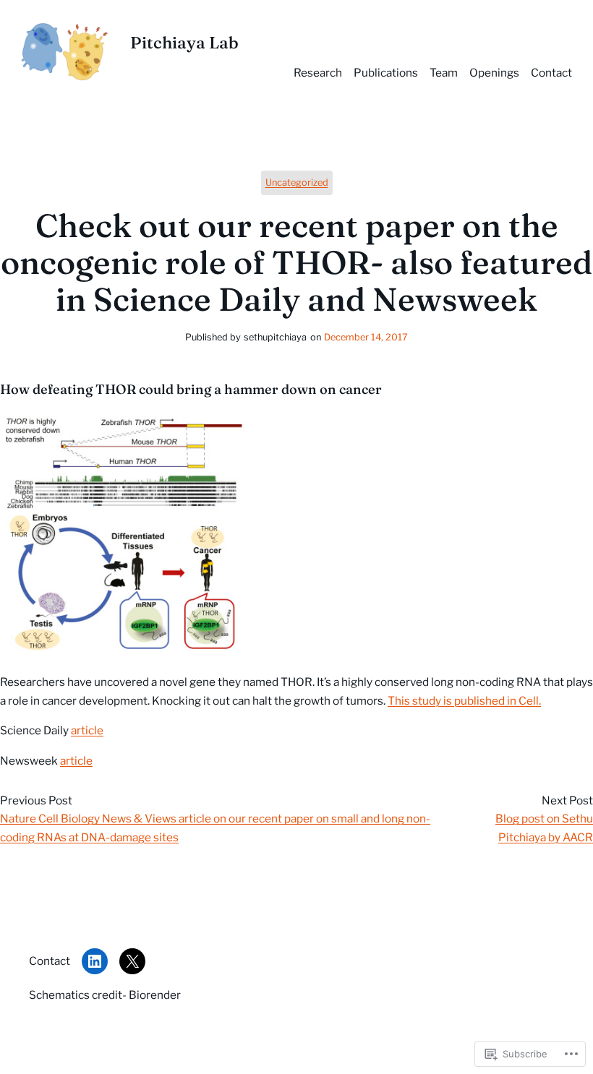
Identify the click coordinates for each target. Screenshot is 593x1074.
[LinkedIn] (95, 961)
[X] (132, 961)
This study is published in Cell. (464, 701)
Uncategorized (296, 182)
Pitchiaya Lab (184, 43)
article (87, 730)
